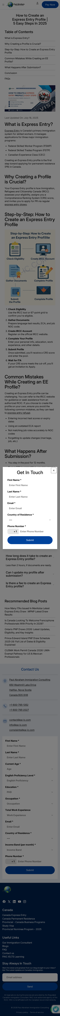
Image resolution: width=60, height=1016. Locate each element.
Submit (30, 540)
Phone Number (16, 526)
